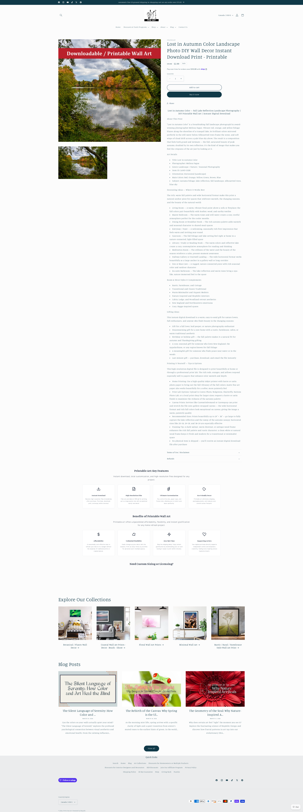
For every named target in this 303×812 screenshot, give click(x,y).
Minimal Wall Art (188, 644)
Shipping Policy (129, 772)
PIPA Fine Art (67, 811)
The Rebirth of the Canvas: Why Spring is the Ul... (151, 712)
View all (151, 748)
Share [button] (171, 103)
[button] (61, 15)
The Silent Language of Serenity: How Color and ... (88, 712)
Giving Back (166, 772)
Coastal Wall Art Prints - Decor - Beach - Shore (113, 646)
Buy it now (194, 94)
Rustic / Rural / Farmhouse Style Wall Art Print (228, 646)
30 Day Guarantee (145, 772)
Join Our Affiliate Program (172, 767)
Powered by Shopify (79, 811)
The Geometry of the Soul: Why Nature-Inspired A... (215, 712)
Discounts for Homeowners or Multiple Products (168, 763)
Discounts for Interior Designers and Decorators (124, 767)
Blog (130, 763)
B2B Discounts (152, 767)
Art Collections (140, 763)
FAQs (157, 772)
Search (115, 763)
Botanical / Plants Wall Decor (75, 646)
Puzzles (177, 772)
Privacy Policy (190, 767)
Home (123, 763)
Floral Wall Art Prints (150, 644)
